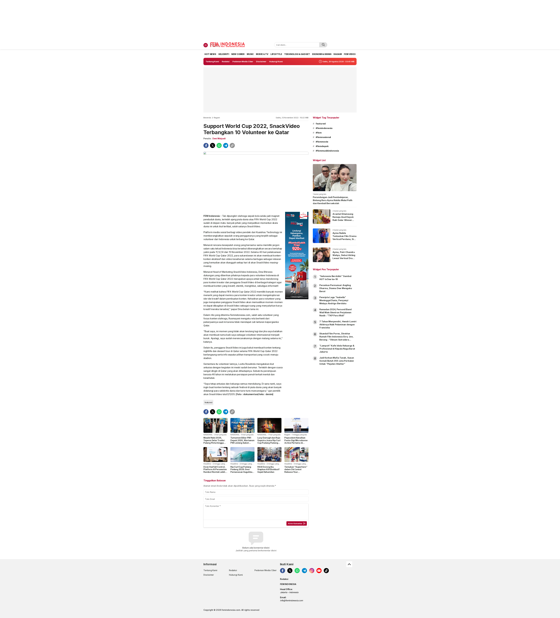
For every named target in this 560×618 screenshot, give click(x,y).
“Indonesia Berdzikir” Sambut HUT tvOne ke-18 (335, 278)
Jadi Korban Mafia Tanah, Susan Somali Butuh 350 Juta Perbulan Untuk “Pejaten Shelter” (336, 360)
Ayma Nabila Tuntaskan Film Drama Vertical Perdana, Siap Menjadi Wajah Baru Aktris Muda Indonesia (344, 241)
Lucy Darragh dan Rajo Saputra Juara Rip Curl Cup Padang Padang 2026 (268, 441)
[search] (323, 44)
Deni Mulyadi (218, 138)
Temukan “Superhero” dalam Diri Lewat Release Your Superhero (295, 471)
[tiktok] (326, 570)
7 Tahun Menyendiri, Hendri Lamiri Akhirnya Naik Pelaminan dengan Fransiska (337, 324)
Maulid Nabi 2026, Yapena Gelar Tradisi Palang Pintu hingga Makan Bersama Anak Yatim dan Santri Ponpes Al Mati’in (214, 444)
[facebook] (206, 145)
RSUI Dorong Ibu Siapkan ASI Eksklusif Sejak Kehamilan (268, 469)
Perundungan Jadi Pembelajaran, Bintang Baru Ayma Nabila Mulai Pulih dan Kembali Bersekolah (332, 200)
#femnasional (323, 137)
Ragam (217, 117)
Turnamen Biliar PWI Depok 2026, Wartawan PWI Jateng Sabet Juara (242, 441)
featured (208, 402)
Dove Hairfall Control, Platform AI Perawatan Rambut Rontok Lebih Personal (215, 471)
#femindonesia (324, 128)
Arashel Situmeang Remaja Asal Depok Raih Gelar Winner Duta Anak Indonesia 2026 (343, 220)
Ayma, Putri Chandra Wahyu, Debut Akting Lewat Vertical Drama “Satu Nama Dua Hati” (344, 257)
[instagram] (311, 570)
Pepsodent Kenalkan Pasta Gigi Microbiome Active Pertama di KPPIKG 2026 (296, 441)
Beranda (207, 117)
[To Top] (349, 564)
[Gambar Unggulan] (255, 180)
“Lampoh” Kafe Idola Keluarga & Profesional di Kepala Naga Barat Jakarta (337, 348)
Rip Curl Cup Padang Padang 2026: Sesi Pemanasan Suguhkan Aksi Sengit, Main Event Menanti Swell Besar (242, 472)
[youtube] (319, 570)
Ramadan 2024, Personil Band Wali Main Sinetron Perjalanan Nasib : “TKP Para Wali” (335, 312)
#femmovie (322, 141)
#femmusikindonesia (327, 150)
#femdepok (322, 146)
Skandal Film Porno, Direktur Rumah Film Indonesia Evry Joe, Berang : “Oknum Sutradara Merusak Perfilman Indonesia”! (336, 338)
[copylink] (232, 145)
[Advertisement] (280, 20)
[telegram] (225, 145)
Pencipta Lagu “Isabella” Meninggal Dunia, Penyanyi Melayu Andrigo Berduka (333, 300)
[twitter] (212, 145)
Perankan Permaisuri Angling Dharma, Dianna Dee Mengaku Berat (335, 288)
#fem (319, 132)
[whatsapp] (219, 145)
